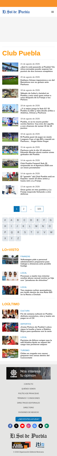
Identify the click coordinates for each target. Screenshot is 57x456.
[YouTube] (22, 426)
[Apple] (40, 426)
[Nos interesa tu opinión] (28, 373)
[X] (16, 426)
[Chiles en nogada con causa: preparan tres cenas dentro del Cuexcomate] (10, 354)
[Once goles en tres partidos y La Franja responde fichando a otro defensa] (10, 190)
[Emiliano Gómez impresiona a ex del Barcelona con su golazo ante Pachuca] (10, 80)
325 (39, 209)
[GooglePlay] (47, 426)
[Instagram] (28, 426)
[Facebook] (10, 426)
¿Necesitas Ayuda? (28, 419)
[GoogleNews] (34, 426)
